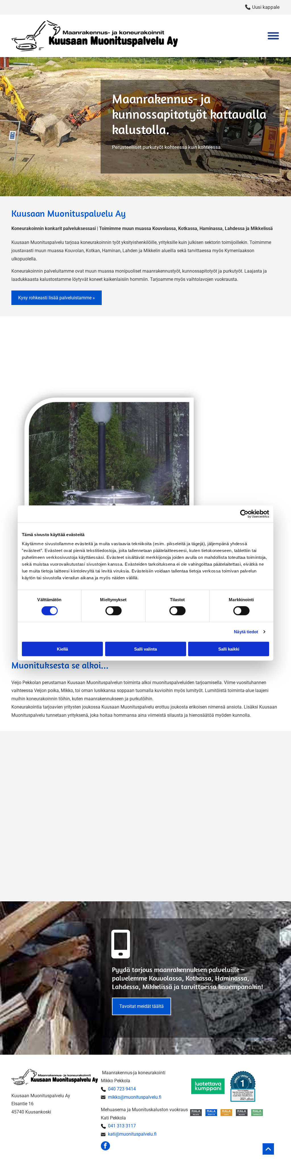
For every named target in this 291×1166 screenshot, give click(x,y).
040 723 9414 (122, 1089)
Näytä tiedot (246, 631)
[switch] (113, 610)
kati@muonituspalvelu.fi (132, 1134)
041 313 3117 (122, 1126)
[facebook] (105, 1146)
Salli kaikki (228, 648)
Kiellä (62, 648)
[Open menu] (273, 35)
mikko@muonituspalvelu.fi (134, 1097)
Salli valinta (145, 648)
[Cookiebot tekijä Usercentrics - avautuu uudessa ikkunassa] (244, 514)
